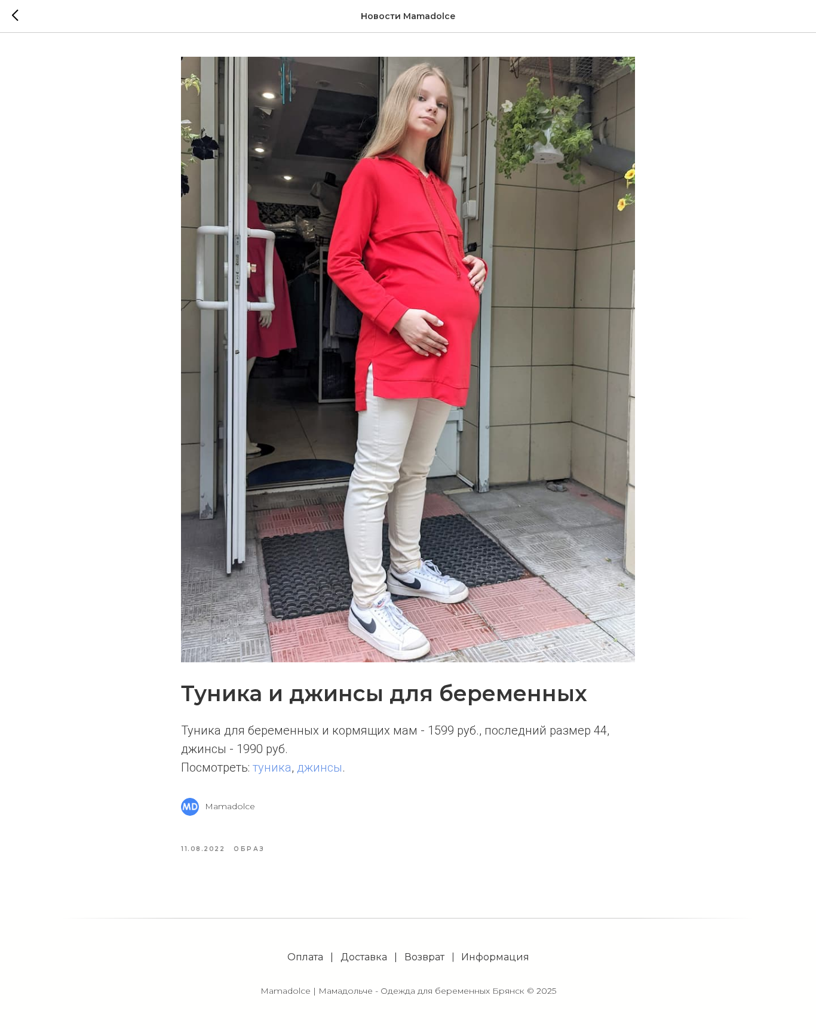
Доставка (363, 957)
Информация (495, 957)
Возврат (424, 957)
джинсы (319, 767)
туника (272, 767)
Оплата (305, 957)
